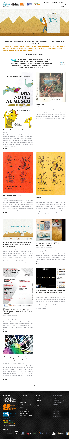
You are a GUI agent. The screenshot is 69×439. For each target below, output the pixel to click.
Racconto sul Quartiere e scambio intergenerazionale (31, 67)
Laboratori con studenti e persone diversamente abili (40, 63)
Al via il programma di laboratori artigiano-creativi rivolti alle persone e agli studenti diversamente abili (16, 359)
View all (13, 59)
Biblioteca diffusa (22, 59)
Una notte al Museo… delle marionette (15, 130)
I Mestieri (39, 197)
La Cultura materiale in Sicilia (12, 195)
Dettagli (5, 148)
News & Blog (27, 65)
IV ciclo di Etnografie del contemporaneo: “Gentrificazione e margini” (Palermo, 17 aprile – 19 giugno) (18, 311)
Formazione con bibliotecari (41, 61)
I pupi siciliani (40, 104)
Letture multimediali (16, 65)
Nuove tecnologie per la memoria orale (40, 65)
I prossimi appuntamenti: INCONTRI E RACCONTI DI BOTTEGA (47, 244)
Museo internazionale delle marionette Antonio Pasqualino (59, 402)
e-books (48, 59)
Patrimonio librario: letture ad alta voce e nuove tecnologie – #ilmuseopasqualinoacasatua (50, 291)
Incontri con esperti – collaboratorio (18, 63)
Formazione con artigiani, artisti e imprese (23, 61)
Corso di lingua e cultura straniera (35, 59)
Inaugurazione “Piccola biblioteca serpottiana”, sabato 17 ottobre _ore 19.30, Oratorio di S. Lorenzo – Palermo (17, 244)
